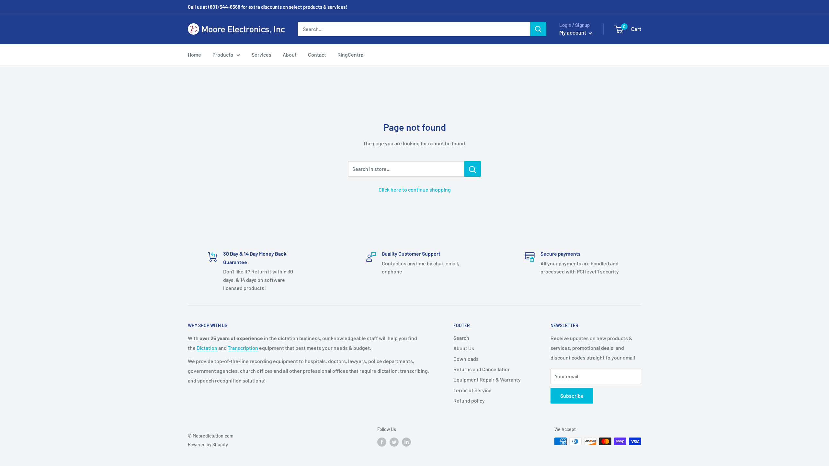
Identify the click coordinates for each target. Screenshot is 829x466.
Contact (317, 54)
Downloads (466, 359)
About (290, 54)
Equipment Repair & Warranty (487, 379)
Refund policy (469, 400)
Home (194, 54)
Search (461, 338)
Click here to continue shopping (415, 189)
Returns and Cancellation (482, 369)
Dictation (207, 348)
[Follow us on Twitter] (394, 442)
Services (261, 54)
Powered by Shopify (208, 444)
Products (222, 54)
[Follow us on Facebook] (381, 442)
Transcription (243, 348)
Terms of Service (472, 390)
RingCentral (351, 54)
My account (573, 32)
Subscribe (572, 396)
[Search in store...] (472, 169)
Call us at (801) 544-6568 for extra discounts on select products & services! (267, 7)
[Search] (538, 29)
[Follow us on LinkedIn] (406, 442)
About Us (463, 348)
